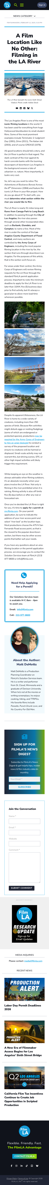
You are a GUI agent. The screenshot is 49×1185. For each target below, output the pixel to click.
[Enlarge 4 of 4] (41, 388)
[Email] (17, 108)
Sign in (42, 5)
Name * (12, 816)
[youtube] (31, 1166)
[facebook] (11, 1166)
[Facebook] (24, 108)
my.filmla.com (11, 511)
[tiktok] (26, 1166)
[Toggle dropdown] (35, 16)
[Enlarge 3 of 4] (41, 360)
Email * (12, 827)
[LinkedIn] (21, 108)
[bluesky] (37, 1166)
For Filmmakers (13, 23)
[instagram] (16, 1166)
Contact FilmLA (24, 1156)
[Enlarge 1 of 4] (41, 305)
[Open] (15, 5)
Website (13, 838)
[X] (32, 108)
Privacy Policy (12, 1178)
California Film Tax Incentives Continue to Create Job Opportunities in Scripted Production (23, 1099)
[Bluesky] (28, 108)
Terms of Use (23, 1178)
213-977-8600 (23, 615)
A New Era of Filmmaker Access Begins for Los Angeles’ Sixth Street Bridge (23, 1051)
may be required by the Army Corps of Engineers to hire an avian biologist (24, 439)
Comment (14, 849)
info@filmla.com (25, 609)
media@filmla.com (33, 961)
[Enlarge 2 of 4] (41, 332)
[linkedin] (21, 1166)
